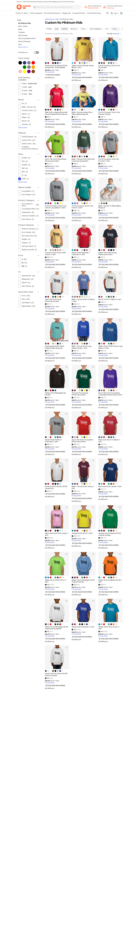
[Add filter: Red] (33, 63)
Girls (20, 44)
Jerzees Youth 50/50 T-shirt (82, 533)
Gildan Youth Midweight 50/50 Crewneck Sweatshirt (56, 628)
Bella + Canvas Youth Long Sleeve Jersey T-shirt (81, 347)
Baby (20, 29)
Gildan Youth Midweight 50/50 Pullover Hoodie (83, 581)
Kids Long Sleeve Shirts (27, 38)
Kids (57, 19)
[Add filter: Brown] (33, 71)
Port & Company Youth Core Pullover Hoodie (109, 113)
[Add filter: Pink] (20, 71)
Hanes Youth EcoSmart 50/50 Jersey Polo (56, 487)
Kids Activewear (24, 41)
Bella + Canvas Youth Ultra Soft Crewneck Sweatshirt (83, 160)
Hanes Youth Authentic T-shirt (83, 627)
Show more (22, 47)
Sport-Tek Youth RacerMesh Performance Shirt (55, 160)
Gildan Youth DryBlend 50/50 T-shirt (110, 581)
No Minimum (23, 52)
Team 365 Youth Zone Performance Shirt (53, 300)
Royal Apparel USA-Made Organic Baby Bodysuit (54, 347)
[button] (114, 8)
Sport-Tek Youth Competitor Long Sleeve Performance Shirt (110, 394)
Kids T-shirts (22, 26)
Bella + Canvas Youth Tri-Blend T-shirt (83, 300)
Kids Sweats (22, 35)
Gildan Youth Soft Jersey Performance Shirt (107, 254)
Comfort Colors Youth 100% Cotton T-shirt (55, 254)
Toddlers (21, 32)
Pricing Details (49, 72)
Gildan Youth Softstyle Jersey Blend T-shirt (83, 67)
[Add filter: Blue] (24, 63)
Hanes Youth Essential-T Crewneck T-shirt (81, 254)
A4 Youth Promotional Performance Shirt (80, 394)
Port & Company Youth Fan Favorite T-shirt (108, 160)
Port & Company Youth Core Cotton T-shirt (82, 207)
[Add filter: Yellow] (24, 71)
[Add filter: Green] (24, 67)
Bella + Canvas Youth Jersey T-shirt (83, 487)
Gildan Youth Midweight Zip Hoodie (55, 394)
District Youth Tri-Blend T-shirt (109, 299)
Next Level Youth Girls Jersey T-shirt (57, 534)
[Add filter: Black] (20, 63)
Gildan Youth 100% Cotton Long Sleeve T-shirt (110, 347)
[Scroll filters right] (119, 29)
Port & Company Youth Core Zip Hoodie (109, 67)
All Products (49, 19)
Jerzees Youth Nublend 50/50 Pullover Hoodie (109, 534)
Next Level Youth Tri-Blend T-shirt (109, 441)
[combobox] (56, 7)
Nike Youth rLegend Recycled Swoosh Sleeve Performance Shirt (56, 114)
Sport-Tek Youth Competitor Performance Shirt (82, 441)
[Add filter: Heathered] (29, 67)
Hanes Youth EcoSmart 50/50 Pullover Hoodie (56, 674)
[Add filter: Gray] (29, 63)
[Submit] (35, 7)
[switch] (36, 52)
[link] (24, 7)
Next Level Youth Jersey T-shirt (110, 486)
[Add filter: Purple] (29, 71)
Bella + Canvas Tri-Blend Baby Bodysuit (109, 207)
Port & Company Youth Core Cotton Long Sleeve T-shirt (55, 207)
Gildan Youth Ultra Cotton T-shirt (109, 628)
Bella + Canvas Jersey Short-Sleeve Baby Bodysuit (82, 113)
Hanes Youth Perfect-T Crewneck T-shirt (53, 441)
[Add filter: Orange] (33, 67)
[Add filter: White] (20, 67)
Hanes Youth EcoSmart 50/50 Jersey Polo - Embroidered (56, 67)
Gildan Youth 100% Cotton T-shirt (56, 581)
